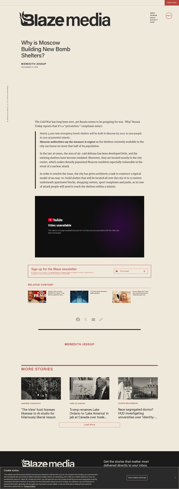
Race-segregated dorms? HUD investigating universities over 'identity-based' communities (136, 414)
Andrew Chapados (31, 404)
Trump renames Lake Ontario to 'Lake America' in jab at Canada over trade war (89, 414)
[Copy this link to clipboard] (101, 319)
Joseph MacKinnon (128, 403)
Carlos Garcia (77, 404)
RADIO (152, 18)
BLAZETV (154, 20)
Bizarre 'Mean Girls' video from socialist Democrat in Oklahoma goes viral (140, 293)
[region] (89, 478)
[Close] (175, 477)
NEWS (152, 13)
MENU (169, 15)
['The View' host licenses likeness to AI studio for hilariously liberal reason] (41, 388)
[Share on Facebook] (78, 319)
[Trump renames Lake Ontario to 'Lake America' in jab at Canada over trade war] (89, 388)
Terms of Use (66, 272)
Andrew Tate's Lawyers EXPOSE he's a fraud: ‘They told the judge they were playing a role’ (56, 293)
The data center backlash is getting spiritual (98, 292)
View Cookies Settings (137, 478)
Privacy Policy (55, 272)
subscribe (172, 3)
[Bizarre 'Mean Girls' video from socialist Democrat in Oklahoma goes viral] (122, 296)
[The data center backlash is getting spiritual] (79, 296)
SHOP (152, 22)
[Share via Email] (93, 319)
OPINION (153, 15)
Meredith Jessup (33, 64)
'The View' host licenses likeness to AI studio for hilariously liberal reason (38, 413)
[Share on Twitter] (86, 319)
